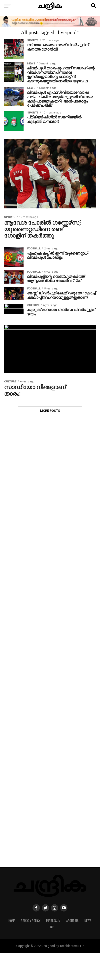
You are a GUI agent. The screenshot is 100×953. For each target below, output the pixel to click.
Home (11, 920)
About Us (72, 920)
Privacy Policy (30, 920)
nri (52, 927)
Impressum (53, 920)
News (87, 920)
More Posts (50, 410)
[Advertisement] (50, 650)
